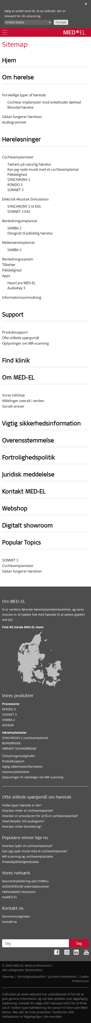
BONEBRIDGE (11, 743)
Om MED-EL (13, 602)
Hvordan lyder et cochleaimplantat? (27, 846)
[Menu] (4, 32)
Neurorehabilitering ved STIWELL (25, 881)
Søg (79, 943)
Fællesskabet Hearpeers (19, 892)
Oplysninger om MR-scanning (25, 343)
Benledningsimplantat (19, 221)
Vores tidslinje (13, 395)
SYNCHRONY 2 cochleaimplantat (25, 738)
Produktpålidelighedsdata (20, 862)
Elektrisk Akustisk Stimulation (25, 199)
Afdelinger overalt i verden (23, 400)
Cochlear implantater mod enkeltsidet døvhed (44, 102)
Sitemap (8, 977)
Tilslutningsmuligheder (18, 756)
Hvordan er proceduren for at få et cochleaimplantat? (40, 816)
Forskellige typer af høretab (24, 95)
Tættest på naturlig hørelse (29, 164)
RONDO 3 (14, 184)
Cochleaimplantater (18, 157)
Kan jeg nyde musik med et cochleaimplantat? (34, 851)
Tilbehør (8, 264)
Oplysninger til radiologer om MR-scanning (32, 777)
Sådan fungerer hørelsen (22, 116)
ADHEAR (8, 725)
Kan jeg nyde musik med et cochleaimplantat (43, 169)
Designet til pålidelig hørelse (29, 233)
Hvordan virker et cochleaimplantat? (27, 810)
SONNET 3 (15, 190)
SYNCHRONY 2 (18, 179)
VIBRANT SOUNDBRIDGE (19, 748)
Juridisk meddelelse (62, 977)
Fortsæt (61, 22)
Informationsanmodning (21, 297)
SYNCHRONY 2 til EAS (24, 206)
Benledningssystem (17, 259)
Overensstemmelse (15, 772)
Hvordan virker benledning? (21, 826)
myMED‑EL (9, 897)
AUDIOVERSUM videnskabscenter (25, 886)
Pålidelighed (17, 174)
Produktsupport (15, 332)
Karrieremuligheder (16, 916)
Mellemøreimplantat (18, 242)
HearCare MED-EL (21, 283)
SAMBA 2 (14, 228)
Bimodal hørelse (20, 107)
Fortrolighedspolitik (31, 977)
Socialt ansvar (13, 406)
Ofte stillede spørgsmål (20, 337)
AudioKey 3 (16, 288)
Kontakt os (9, 922)
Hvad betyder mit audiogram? (23, 821)
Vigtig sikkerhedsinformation (22, 766)
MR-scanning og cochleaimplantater (27, 856)
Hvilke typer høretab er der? (22, 805)
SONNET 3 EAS (18, 211)
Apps (6, 275)
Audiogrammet (14, 122)
